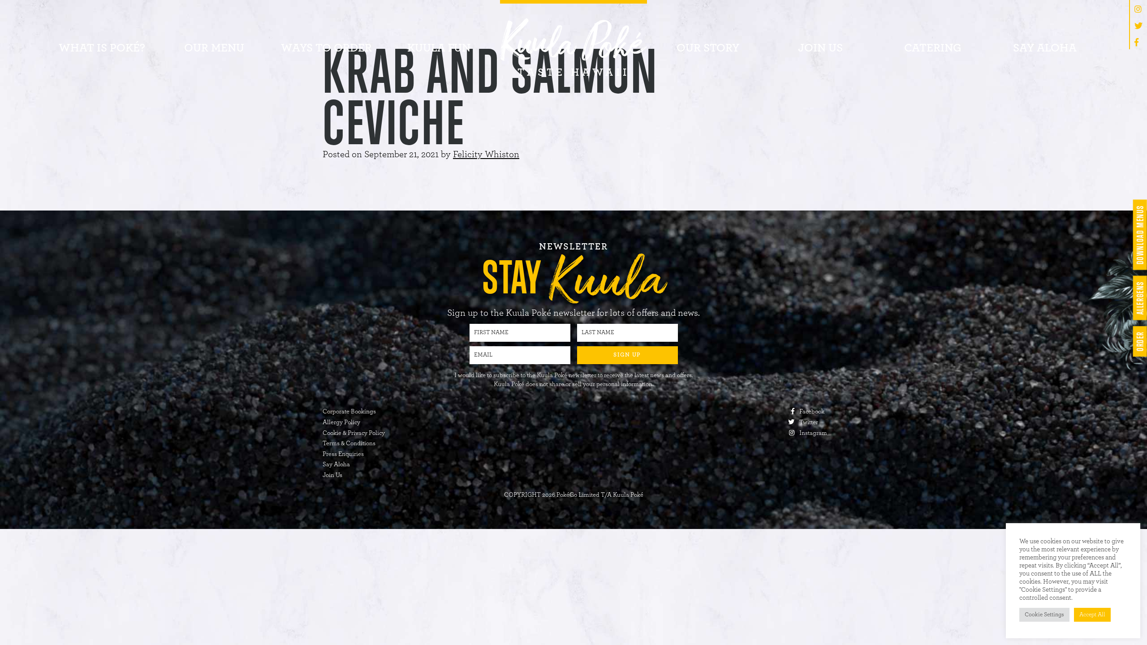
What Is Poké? (102, 48)
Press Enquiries (343, 454)
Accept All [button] (1092, 615)
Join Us (332, 475)
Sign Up (627, 355)
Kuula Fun (438, 48)
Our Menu (214, 48)
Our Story (708, 48)
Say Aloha (1045, 48)
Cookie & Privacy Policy (354, 433)
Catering (933, 48)
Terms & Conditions (349, 443)
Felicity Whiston (486, 154)
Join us (820, 48)
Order (1139, 341)
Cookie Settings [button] (1044, 615)
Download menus (1139, 234)
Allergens (1139, 298)
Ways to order (326, 48)
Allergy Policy (341, 422)
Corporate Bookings (349, 411)
